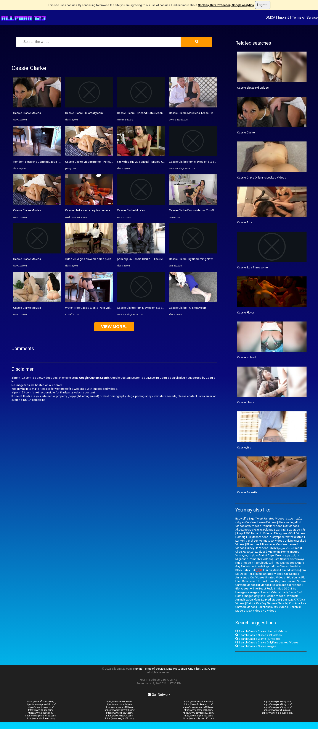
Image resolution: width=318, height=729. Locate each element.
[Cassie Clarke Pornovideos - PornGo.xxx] (193, 204)
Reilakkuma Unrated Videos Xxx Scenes (273, 574)
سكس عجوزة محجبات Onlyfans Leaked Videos (268, 520)
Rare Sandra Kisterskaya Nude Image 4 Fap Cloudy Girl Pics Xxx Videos (270, 561)
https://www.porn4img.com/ (277, 710)
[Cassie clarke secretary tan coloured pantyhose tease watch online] (89, 204)
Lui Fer (239, 540)
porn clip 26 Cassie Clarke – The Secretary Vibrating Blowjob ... (157, 259)
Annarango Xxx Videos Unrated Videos (260, 577)
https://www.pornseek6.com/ (198, 710)
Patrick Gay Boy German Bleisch (266, 603)
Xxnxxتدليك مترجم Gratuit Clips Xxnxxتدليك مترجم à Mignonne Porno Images (268, 550)
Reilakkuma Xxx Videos (286, 585)
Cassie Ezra (244, 222)
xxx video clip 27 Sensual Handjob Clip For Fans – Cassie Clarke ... (159, 162)
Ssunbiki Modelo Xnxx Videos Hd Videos (268, 608)
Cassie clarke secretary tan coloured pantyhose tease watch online (108, 210)
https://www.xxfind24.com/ (119, 712)
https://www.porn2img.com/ (277, 704)
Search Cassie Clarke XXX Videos (260, 635)
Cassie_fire (244, 447)
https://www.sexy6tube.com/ (198, 701)
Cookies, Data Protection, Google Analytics (226, 5)
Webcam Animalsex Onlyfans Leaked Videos (267, 597)
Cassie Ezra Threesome (252, 267)
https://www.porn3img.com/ (277, 707)
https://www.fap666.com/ (40, 712)
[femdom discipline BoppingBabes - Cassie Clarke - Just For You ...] (37, 155)
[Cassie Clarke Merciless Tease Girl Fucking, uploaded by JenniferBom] (193, 106)
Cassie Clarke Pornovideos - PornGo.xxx (195, 210)
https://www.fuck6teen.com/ (198, 704)
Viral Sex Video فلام (293, 529)
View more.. (114, 326)
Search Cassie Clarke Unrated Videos (262, 631)
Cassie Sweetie (247, 492)
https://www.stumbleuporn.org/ (277, 712)
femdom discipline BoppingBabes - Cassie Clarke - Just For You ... (55, 162)
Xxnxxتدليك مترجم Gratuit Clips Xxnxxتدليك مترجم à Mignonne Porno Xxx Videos (267, 557)
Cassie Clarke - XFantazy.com (84, 113)
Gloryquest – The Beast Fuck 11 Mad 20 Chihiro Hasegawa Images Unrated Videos (266, 590)
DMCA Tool (209, 669)
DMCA (270, 17)
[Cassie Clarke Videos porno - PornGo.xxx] (89, 155)
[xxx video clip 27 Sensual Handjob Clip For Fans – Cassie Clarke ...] (141, 155)
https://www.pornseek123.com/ (198, 707)
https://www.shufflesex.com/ (40, 718)
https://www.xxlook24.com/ (119, 715)
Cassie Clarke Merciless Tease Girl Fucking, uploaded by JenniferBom (214, 113)
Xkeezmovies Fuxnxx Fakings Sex (257, 529)
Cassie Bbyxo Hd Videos (253, 87)
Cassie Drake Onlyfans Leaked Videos (261, 177)
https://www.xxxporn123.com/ (119, 710)
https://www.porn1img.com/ (277, 701)
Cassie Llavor (245, 402)
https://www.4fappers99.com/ (41, 704)
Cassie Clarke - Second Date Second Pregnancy (148, 113)
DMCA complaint (34, 400)
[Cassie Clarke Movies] (37, 106)
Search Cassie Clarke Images (257, 646)
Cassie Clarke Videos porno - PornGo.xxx (91, 162)
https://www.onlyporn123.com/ (198, 718)
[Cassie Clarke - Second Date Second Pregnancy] (141, 106)
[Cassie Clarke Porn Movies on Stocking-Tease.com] (141, 301)
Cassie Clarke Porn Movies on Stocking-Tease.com (150, 308)
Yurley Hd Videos (257, 548)
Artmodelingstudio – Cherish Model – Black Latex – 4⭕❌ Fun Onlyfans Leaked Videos (268, 568)
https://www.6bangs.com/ (41, 707)
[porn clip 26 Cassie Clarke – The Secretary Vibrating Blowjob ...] (141, 252)
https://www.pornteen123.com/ (198, 712)
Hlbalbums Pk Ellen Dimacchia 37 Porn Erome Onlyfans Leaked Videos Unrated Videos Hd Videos (270, 581)
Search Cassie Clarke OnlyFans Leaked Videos (268, 642)
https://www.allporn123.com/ (198, 715)
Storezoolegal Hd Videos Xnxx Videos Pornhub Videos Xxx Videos (268, 524)
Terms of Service (305, 17)
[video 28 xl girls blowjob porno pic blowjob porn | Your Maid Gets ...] (89, 252)
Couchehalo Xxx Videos (272, 607)
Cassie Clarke (246, 132)
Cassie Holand (246, 357)
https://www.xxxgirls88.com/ (119, 718)
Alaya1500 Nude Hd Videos (254, 533)
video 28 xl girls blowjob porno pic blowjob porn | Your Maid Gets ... (108, 259)
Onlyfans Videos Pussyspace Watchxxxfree (275, 537)
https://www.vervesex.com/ (119, 701)
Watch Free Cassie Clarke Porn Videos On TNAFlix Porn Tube (104, 308)
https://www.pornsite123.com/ (40, 715)
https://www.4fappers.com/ (40, 701)
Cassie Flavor (245, 312)
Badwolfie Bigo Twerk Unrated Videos (259, 518)
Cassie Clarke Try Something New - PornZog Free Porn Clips (208, 259)
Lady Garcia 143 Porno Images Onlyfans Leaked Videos (268, 594)
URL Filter (194, 669)
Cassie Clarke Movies (27, 113)
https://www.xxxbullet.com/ (119, 704)
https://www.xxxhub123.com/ (119, 707)
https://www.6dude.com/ (40, 710)
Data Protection (176, 669)
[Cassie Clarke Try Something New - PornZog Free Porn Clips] (193, 252)
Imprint (283, 17)
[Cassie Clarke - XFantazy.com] (89, 106)
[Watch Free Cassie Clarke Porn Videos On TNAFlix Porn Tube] (89, 301)
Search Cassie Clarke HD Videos (259, 639)
